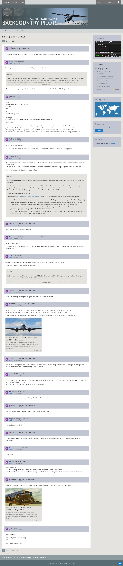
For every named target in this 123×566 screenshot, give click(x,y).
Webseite (112, 144)
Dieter (10, 50)
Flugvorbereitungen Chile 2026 (18, 391)
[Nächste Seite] (17, 41)
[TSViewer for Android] (116, 89)
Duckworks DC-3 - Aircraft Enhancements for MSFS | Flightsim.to (22, 339)
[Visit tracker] (108, 109)
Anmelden (100, 2)
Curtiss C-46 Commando (16, 61)
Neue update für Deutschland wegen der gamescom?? (26, 237)
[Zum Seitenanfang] (120, 563)
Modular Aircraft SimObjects (30, 196)
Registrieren (110, 2)
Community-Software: (61, 563)
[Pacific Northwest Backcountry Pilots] (61, 16)
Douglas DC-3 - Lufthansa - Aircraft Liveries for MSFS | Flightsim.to (23, 508)
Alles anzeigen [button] (46, 84)
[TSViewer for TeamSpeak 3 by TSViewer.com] (100, 89)
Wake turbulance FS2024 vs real (19, 48)
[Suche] (118, 2)
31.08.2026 (12, 96)
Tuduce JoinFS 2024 (15, 139)
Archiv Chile (13, 528)
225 (13, 41)
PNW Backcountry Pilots (103, 68)
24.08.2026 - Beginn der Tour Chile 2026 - (22, 223)
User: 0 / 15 (100, 70)
